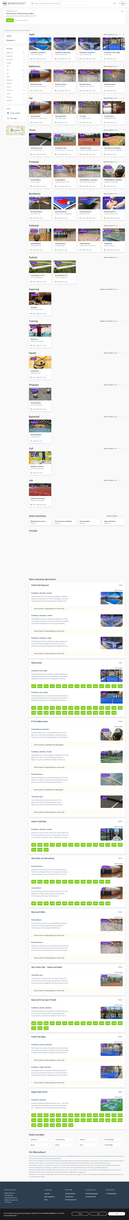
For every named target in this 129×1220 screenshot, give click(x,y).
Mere (80, 1214)
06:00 (34, 686)
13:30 (108, 708)
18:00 (71, 686)
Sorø (81, 1145)
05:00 (34, 845)
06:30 (40, 686)
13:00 (64, 686)
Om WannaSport (111, 1193)
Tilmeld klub (69, 1196)
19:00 (83, 686)
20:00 (95, 686)
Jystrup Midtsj (60, 1139)
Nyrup (57, 1145)
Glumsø (82, 1139)
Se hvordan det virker (22, 20)
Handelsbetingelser (91, 1193)
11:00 (71, 845)
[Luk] (122, 11)
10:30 (101, 1115)
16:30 (83, 1120)
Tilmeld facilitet (70, 1193)
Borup (33, 1145)
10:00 (83, 708)
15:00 (34, 713)
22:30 (64, 1125)
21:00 (108, 686)
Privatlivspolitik (90, 1196)
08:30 (64, 708)
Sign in (123, 3)
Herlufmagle (109, 1145)
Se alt (115, 34)
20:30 (101, 686)
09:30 (77, 708)
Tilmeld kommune (71, 1199)
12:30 (95, 708)
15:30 (40, 713)
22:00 (120, 686)
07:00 (46, 686)
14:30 (120, 708)
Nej (98, 1214)
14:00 (114, 708)
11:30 (114, 1115)
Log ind (10, 20)
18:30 (77, 686)
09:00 (71, 708)
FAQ (45, 1199)
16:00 (46, 713)
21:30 (114, 686)
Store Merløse (109, 1139)
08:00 (58, 686)
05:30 (40, 1115)
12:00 (89, 708)
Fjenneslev (34, 1139)
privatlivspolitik (48, 1213)
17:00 (52, 713)
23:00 (46, 1028)
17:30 (58, 713)
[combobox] (115, 3)
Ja (116, 1214)
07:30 (52, 686)
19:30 (89, 686)
